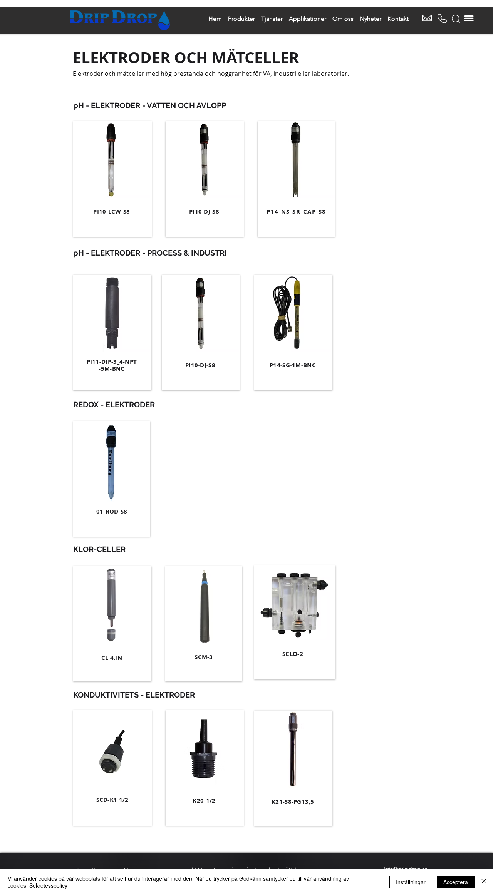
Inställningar (411, 882)
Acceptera (455, 882)
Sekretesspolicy (48, 885)
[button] (456, 19)
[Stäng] (483, 882)
